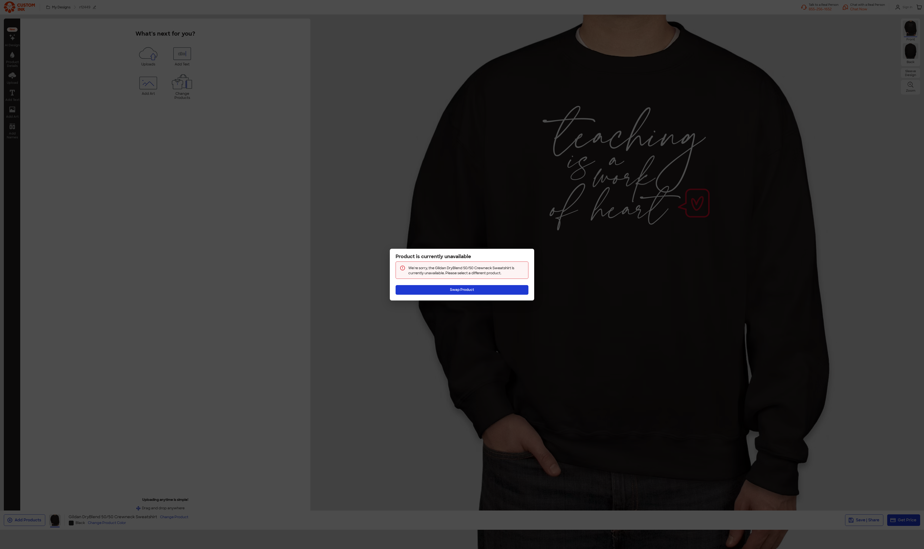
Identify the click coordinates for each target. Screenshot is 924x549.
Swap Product (462, 289)
